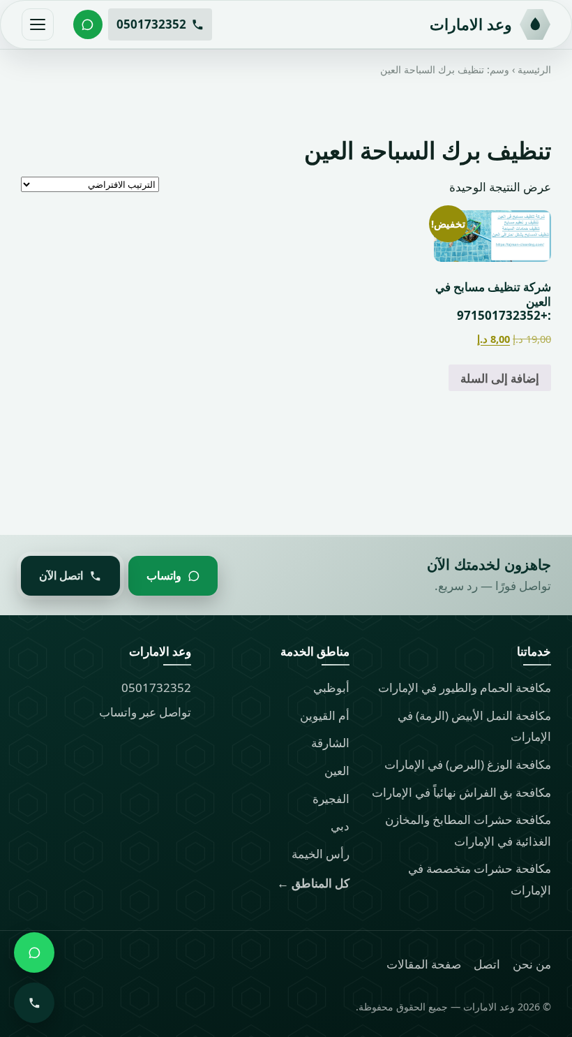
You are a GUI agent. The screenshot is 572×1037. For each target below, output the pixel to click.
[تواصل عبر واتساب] (88, 24)
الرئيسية (534, 69)
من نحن (532, 964)
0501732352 (156, 687)
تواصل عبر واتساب (145, 712)
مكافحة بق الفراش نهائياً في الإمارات (461, 792)
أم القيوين (324, 715)
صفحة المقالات (423, 964)
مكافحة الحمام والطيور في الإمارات (464, 687)
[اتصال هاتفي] (34, 1003)
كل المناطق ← (313, 883)
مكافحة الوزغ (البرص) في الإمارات (467, 764)
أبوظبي (331, 687)
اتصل (487, 964)
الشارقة (330, 743)
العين (336, 771)
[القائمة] (38, 24)
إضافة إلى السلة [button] (499, 378)
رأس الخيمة (320, 854)
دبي (340, 826)
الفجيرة (331, 798)
